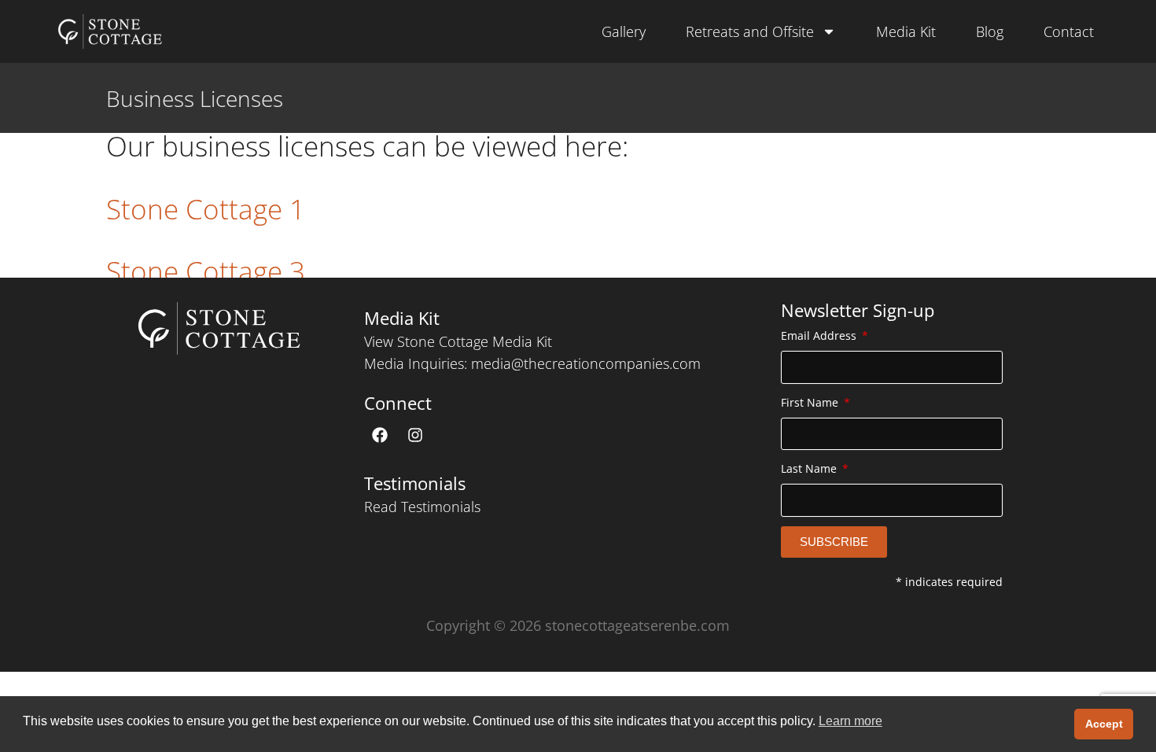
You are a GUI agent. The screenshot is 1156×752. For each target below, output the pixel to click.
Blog (989, 31)
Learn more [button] (850, 721)
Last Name (810, 468)
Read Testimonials (422, 506)
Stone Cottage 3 (205, 271)
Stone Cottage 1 (205, 208)
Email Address (820, 335)
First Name (811, 402)
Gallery (624, 31)
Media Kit (906, 31)
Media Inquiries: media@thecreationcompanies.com (532, 363)
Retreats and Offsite (750, 31)
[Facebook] (380, 435)
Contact (1069, 31)
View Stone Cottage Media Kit (458, 341)
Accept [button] (1104, 723)
